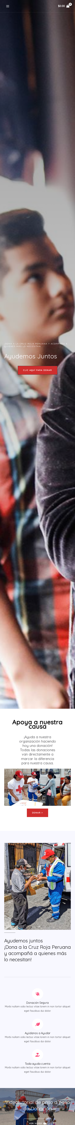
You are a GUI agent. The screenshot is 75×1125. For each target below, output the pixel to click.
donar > (37, 812)
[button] (37, 370)
